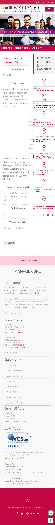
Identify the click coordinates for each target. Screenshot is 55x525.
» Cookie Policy (11, 392)
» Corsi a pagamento (13, 370)
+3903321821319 (19, 345)
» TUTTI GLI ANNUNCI (43, 215)
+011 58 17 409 (18, 332)
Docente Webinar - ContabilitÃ (42, 174)
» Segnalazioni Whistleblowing (17, 403)
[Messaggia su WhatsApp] (51, 513)
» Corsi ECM (10, 381)
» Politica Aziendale (13, 397)
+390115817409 (47, 2)
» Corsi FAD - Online (14, 376)
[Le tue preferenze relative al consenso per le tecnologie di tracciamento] (50, 520)
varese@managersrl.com (19, 347)
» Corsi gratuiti (11, 365)
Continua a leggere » (12, 313)
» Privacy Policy (11, 387)
